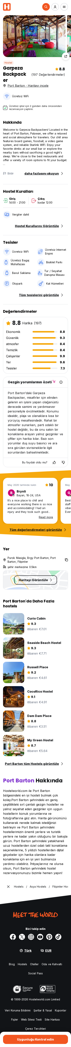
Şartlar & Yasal (43, 1010)
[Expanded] (8, 886)
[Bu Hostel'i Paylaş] (65, 56)
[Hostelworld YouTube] (40, 937)
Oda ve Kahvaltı (52, 964)
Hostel (8, 62)
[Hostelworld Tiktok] (58, 937)
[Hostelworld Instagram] (31, 937)
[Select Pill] (46, 7)
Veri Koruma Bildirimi (17, 1010)
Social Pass (35, 973)
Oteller (34, 964)
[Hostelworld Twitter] (22, 937)
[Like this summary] (54, 462)
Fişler (14, 1019)
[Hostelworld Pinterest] (49, 937)
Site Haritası (52, 1019)
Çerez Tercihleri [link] (35, 1028)
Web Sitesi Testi (31, 1019)
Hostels (22, 964)
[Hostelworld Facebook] (13, 937)
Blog (12, 964)
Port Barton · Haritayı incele (28, 86)
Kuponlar (60, 1010)
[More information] (61, 382)
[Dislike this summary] (63, 462)
